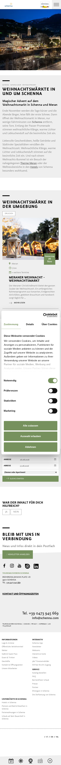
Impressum (43, 624)
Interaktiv (37, 640)
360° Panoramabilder (40, 661)
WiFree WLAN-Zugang (41, 665)
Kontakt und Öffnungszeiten (20, 593)
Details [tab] (30, 324)
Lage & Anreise (8, 643)
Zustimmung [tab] (11, 324)
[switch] (52, 390)
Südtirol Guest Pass (9, 654)
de (42, 737)
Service (35, 670)
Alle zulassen (30, 425)
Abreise (7, 466)
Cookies (27, 624)
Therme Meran (28, 163)
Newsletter (36, 647)
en (52, 737)
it (47, 737)
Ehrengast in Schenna (40, 691)
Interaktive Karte (39, 654)
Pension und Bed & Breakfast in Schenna (14, 707)
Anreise (7, 460)
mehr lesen (19, 303)
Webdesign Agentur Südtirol (6, 737)
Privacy (34, 624)
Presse (35, 684)
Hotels (34, 167)
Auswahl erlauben (30, 436)
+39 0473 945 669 (13, 583)
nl (57, 737)
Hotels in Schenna (9, 703)
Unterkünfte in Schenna (14, 699)
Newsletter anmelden (18, 555)
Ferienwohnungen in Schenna (13, 713)
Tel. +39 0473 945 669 (40, 613)
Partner (35, 687)
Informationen (9, 640)
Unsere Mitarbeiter (9, 669)
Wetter (4, 650)
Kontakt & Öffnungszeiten (12, 665)
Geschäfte (6, 661)
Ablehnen (30, 447)
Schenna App (37, 643)
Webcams (36, 650)
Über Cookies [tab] (49, 324)
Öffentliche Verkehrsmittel (12, 647)
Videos (35, 658)
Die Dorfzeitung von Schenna (43, 695)
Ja (6, 512)
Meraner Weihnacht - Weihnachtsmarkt (27, 279)
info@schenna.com (45, 618)
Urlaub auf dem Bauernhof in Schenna (13, 717)
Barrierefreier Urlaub (40, 680)
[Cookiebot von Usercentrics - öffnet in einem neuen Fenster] (43, 315)
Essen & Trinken (8, 658)
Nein (16, 512)
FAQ (34, 677)
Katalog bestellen (39, 673)
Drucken (9, 214)
